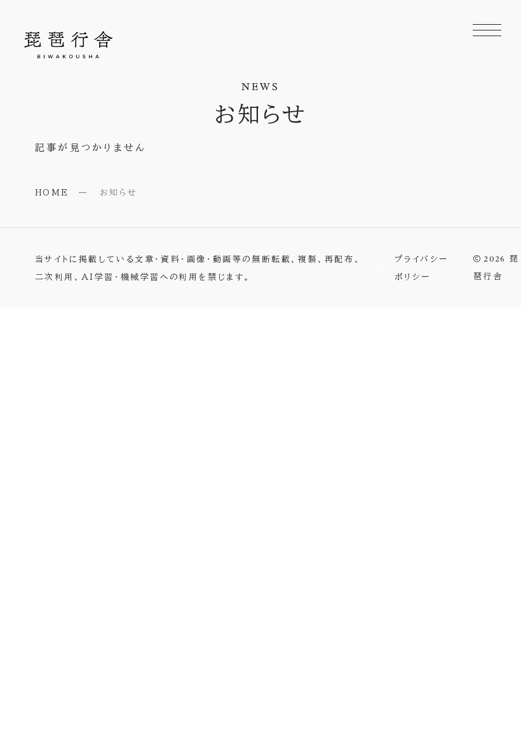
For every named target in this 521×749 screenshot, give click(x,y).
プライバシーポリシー (422, 268)
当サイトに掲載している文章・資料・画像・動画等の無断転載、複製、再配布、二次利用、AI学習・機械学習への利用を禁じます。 (198, 268)
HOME (52, 193)
